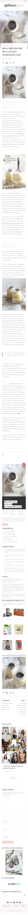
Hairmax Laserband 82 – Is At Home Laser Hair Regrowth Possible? (21, 707)
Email (5, 829)
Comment (6, 796)
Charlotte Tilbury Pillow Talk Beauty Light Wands (7, 705)
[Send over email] (13, 62)
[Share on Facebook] (10, 62)
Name (5, 822)
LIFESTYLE (5, 45)
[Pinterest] (17, 902)
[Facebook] (8, 902)
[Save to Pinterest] (3, 62)
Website (5, 837)
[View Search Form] (3, 1)
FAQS (23, 906)
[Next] (24, 751)
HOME (4, 905)
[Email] (20, 902)
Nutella (19, 253)
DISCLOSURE (22, 905)
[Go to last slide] (4, 751)
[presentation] (14, 745)
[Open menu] (25, 1)
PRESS (16, 906)
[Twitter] (11, 902)
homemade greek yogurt (10, 223)
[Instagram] (14, 902)
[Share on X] (6, 62)
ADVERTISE (15, 905)
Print (5, 524)
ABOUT (9, 905)
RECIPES (11, 45)
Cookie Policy (7, 906)
